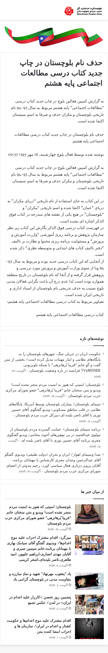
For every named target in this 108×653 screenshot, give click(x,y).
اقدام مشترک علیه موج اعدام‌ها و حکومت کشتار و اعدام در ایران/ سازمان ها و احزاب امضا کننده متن (39, 626)
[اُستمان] (83, 10)
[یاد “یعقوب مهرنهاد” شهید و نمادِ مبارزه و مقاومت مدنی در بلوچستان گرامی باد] (89, 581)
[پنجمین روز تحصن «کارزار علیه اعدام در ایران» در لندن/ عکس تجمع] (89, 604)
